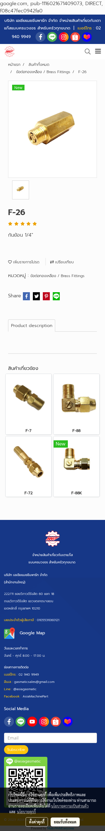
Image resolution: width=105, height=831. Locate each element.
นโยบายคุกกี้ (26, 811)
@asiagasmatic (25, 689)
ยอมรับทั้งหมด (65, 821)
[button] (85, 52)
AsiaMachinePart (35, 696)
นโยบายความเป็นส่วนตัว (70, 805)
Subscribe (16, 749)
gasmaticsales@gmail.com (34, 681)
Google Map (32, 633)
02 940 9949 (29, 674)
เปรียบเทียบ (64, 262)
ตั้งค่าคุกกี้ (36, 821)
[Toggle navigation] (98, 51)
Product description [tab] (31, 325)
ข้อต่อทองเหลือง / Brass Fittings (57, 276)
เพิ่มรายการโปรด (25, 262)
